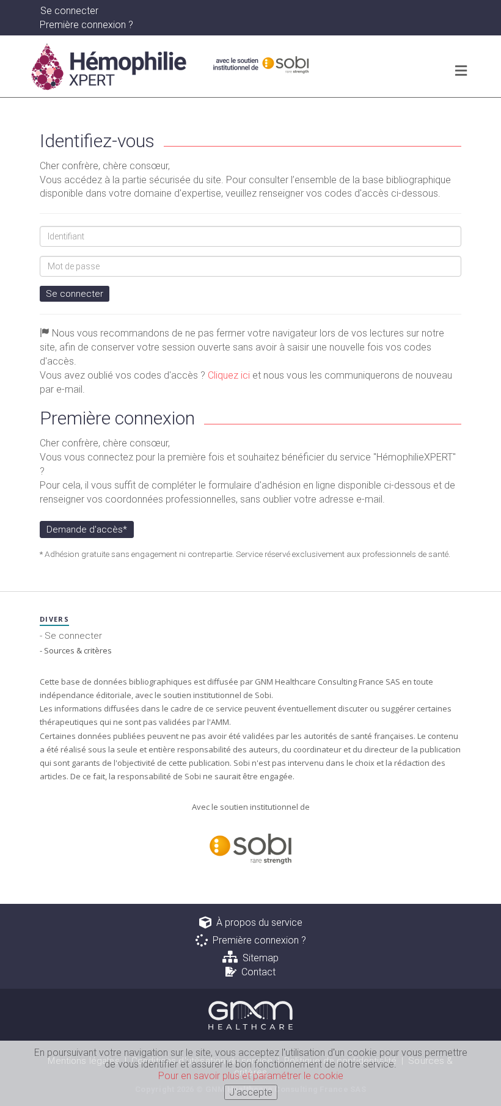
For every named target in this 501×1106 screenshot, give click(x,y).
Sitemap (258, 958)
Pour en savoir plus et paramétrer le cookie (250, 1076)
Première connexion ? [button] (86, 25)
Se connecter (74, 293)
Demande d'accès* (86, 529)
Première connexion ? (257, 940)
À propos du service (256, 922)
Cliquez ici (229, 375)
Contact (256, 972)
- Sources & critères (76, 650)
